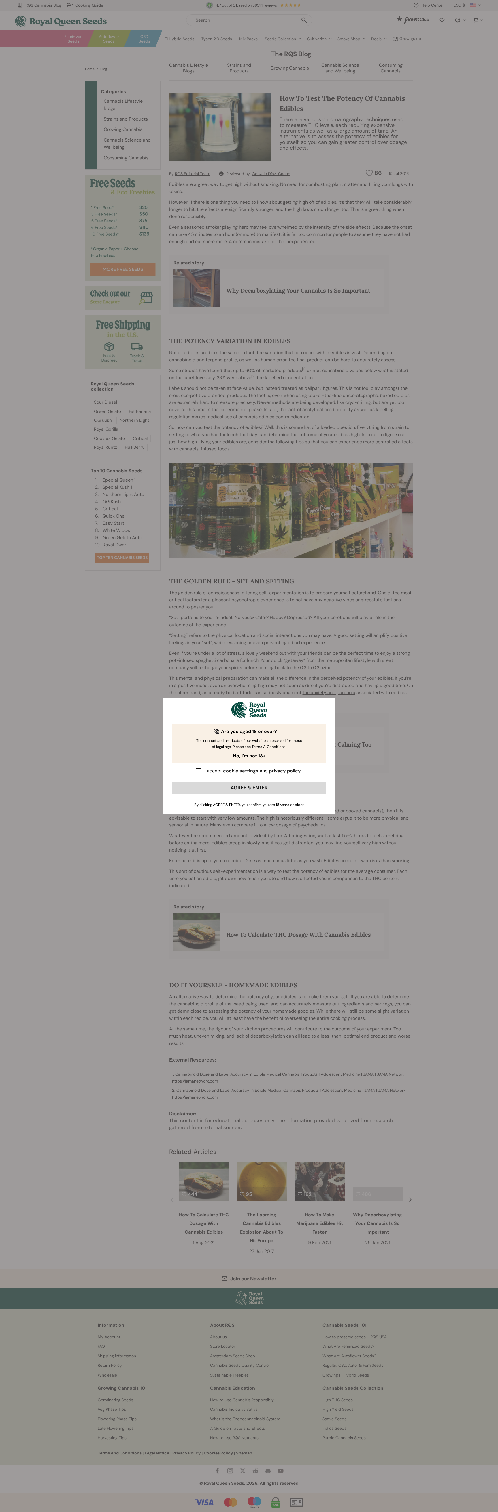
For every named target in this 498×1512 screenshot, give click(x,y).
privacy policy (285, 771)
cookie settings (241, 771)
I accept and (253, 771)
